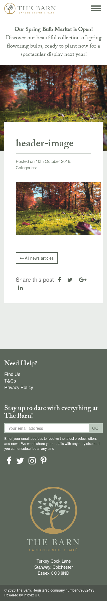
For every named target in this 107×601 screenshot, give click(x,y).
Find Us (12, 374)
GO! (96, 428)
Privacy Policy (18, 387)
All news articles (39, 258)
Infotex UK (32, 595)
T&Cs (10, 381)
